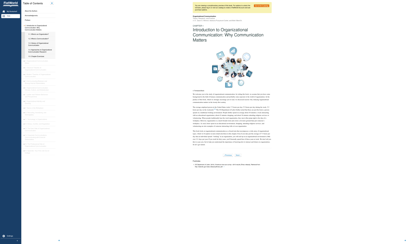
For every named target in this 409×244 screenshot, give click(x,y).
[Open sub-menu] (24, 25)
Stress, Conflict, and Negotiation (37, 124)
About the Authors (31, 11)
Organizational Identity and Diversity (35, 102)
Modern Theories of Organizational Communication (37, 75)
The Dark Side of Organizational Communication (37, 129)
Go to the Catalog (261, 6)
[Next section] (405, 240)
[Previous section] (59, 240)
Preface (27, 20)
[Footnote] (215, 109)
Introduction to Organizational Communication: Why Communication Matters (36, 27)
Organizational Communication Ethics (36, 62)
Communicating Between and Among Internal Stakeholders (36, 82)
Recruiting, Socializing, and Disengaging (35, 113)
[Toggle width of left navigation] (17, 241)
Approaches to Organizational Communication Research (40, 51)
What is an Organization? (38, 34)
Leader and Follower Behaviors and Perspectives (36, 95)
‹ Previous (228, 155)
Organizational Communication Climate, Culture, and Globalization (37, 89)
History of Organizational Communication (38, 44)
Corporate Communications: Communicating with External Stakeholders (36, 137)
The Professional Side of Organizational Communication (35, 145)
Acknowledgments (31, 15)
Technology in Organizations (36, 119)
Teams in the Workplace (34, 108)
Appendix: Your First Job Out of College (37, 152)
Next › (238, 155)
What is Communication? (38, 39)
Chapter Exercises (36, 56)
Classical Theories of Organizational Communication (35, 69)
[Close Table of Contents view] (52, 3)
